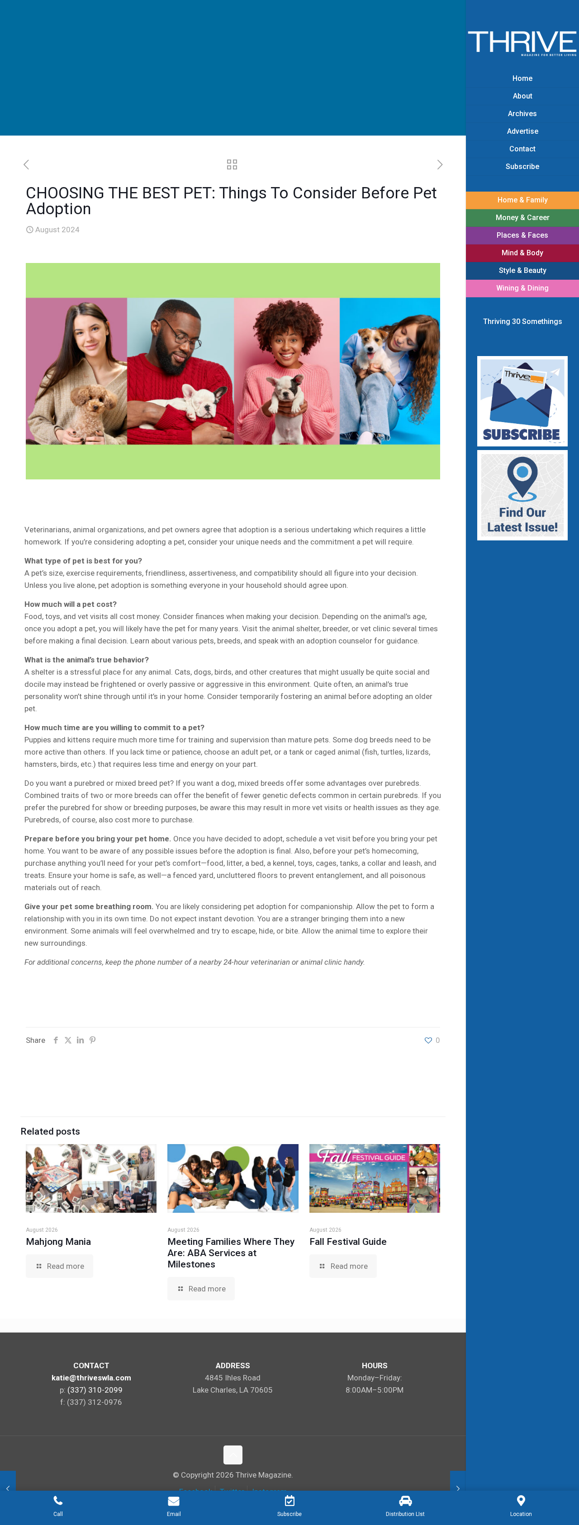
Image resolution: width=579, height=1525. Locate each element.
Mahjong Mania (58, 1241)
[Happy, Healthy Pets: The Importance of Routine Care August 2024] (458, 1489)
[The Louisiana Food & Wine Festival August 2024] (8, 1489)
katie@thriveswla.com (91, 1377)
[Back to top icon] (232, 1454)
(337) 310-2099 (95, 1389)
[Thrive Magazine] (522, 43)
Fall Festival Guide (348, 1241)
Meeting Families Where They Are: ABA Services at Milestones (230, 1253)
